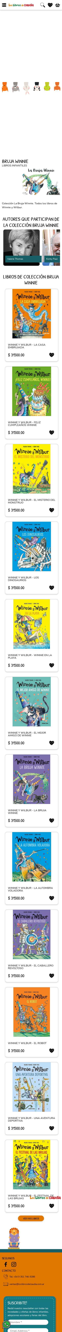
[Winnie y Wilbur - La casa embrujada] (31, 313)
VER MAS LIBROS (31, 1218)
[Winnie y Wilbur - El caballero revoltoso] (31, 934)
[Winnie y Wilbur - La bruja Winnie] (31, 779)
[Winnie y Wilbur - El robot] (31, 1012)
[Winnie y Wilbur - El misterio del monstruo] (31, 469)
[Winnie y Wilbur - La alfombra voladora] (31, 857)
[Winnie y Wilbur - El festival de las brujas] (31, 1164)
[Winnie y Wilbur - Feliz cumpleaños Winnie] (31, 391)
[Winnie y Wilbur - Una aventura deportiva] (31, 1087)
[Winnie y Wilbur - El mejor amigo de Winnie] (31, 701)
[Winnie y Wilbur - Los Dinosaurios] (31, 546)
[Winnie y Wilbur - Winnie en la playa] (31, 624)
